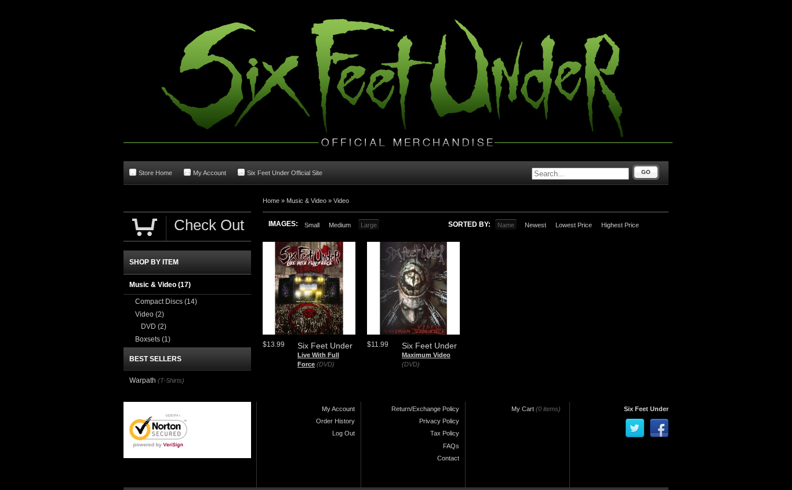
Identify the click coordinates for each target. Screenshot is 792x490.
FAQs (451, 445)
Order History (335, 421)
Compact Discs (166, 301)
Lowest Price (573, 225)
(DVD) (326, 364)
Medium (340, 225)
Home (271, 200)
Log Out (343, 433)
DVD (153, 326)
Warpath (142, 380)
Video (341, 200)
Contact (448, 458)
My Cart (522, 408)
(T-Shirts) (171, 380)
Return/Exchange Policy (425, 408)
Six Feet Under (646, 408)
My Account (209, 172)
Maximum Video (426, 354)
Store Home (155, 172)
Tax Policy (444, 433)
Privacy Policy (439, 421)
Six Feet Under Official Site (284, 172)
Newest (535, 225)
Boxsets (152, 339)
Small (311, 225)
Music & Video (306, 200)
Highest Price (620, 225)
